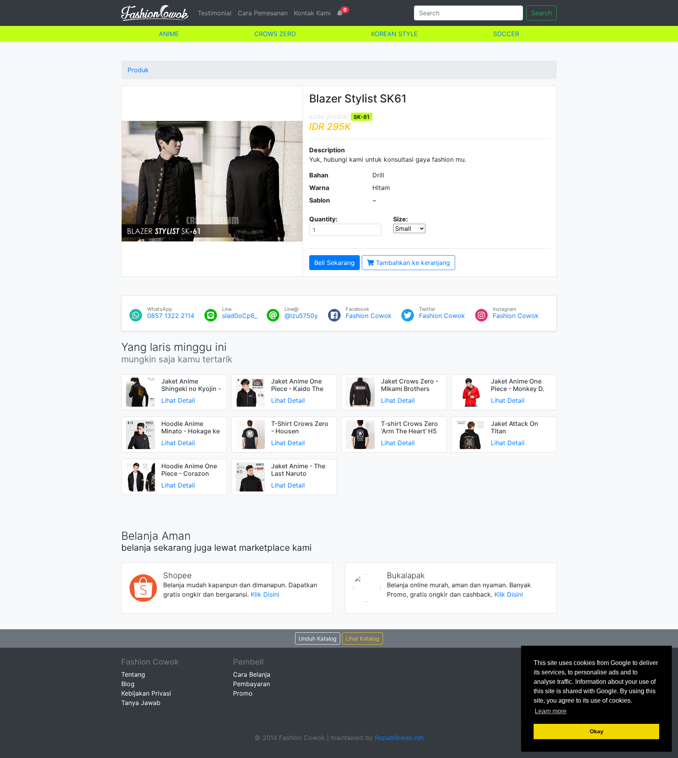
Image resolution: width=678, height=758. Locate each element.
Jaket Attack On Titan (514, 427)
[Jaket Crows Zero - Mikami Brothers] (360, 391)
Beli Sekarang (334, 263)
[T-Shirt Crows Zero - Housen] (250, 434)
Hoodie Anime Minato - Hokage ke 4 (190, 431)
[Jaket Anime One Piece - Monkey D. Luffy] (470, 391)
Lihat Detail (178, 400)
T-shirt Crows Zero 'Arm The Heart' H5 (409, 427)
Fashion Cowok (369, 316)
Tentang (133, 674)
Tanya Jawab (140, 703)
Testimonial (214, 13)
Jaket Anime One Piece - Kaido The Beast (297, 388)
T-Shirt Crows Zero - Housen (299, 427)
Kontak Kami (312, 13)
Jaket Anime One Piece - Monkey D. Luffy (518, 388)
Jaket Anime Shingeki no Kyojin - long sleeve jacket (191, 388)
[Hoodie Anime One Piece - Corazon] (140, 476)
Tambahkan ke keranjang (412, 263)
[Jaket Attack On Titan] (470, 434)
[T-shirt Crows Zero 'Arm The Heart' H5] (360, 434)
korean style (394, 34)
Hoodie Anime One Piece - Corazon (189, 469)
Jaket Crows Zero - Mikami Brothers (409, 385)
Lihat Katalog (362, 638)
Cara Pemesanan (263, 13)
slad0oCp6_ (239, 316)
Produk (138, 70)
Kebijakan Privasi (146, 693)
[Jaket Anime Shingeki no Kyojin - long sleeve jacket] (140, 391)
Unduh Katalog (318, 638)
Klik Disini (265, 594)
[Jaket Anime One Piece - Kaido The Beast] (250, 391)
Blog (128, 684)
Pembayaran (251, 684)
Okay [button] (596, 731)
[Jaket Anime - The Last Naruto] (250, 476)
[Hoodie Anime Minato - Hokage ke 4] (140, 434)
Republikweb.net (399, 738)
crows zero (275, 34)
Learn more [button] (551, 711)
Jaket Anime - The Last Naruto (298, 469)
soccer (506, 34)
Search (541, 13)
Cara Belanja (251, 674)
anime (169, 34)
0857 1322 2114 (170, 316)
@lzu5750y (301, 316)
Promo (243, 693)
